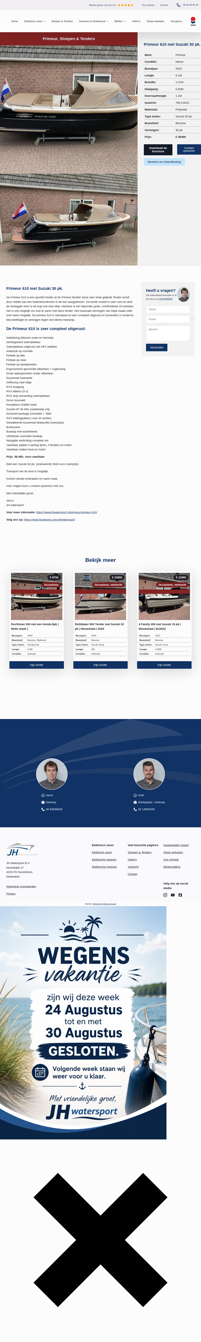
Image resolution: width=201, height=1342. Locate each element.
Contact (164, 5)
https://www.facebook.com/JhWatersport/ (49, 519)
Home (14, 21)
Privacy (11, 893)
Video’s (136, 21)
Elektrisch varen (102, 852)
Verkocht (133, 866)
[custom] (165, 895)
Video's (132, 859)
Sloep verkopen (155, 21)
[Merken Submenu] (126, 21)
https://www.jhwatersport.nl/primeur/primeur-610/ (66, 512)
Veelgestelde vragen (176, 845)
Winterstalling (171, 866)
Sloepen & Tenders (62, 21)
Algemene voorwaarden (21, 886)
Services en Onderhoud (92, 21)
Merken (118, 21)
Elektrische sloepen (104, 859)
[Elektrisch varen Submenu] (45, 21)
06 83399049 (165, 299)
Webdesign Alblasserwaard (104, 904)
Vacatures (176, 21)
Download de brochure (158, 149)
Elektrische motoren (104, 866)
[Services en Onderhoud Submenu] (108, 21)
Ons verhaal (148, 5)
